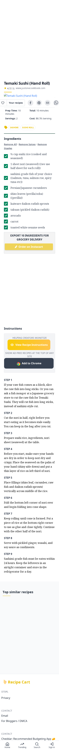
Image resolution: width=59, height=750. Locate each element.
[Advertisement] (29, 40)
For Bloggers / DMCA (14, 721)
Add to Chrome (31, 363)
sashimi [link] (14, 127)
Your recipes (16, 102)
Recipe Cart (19, 682)
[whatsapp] (56, 103)
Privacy (5, 698)
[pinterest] (39, 103)
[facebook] (30, 103)
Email (4, 715)
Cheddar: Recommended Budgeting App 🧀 (28, 739)
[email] (47, 103)
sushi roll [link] (28, 127)
